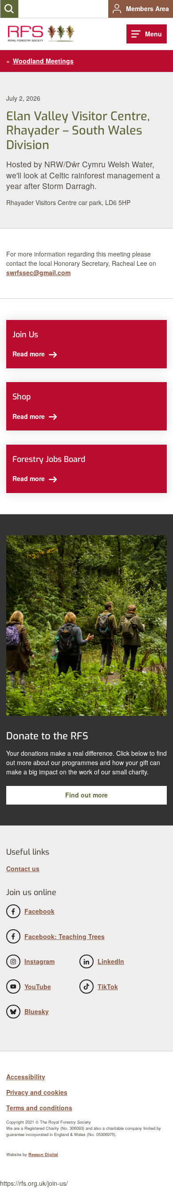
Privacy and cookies (36, 1092)
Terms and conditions (39, 1107)
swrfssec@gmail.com (38, 272)
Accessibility (25, 1076)
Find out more (86, 794)
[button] (9, 9)
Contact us (22, 868)
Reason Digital (43, 1154)
